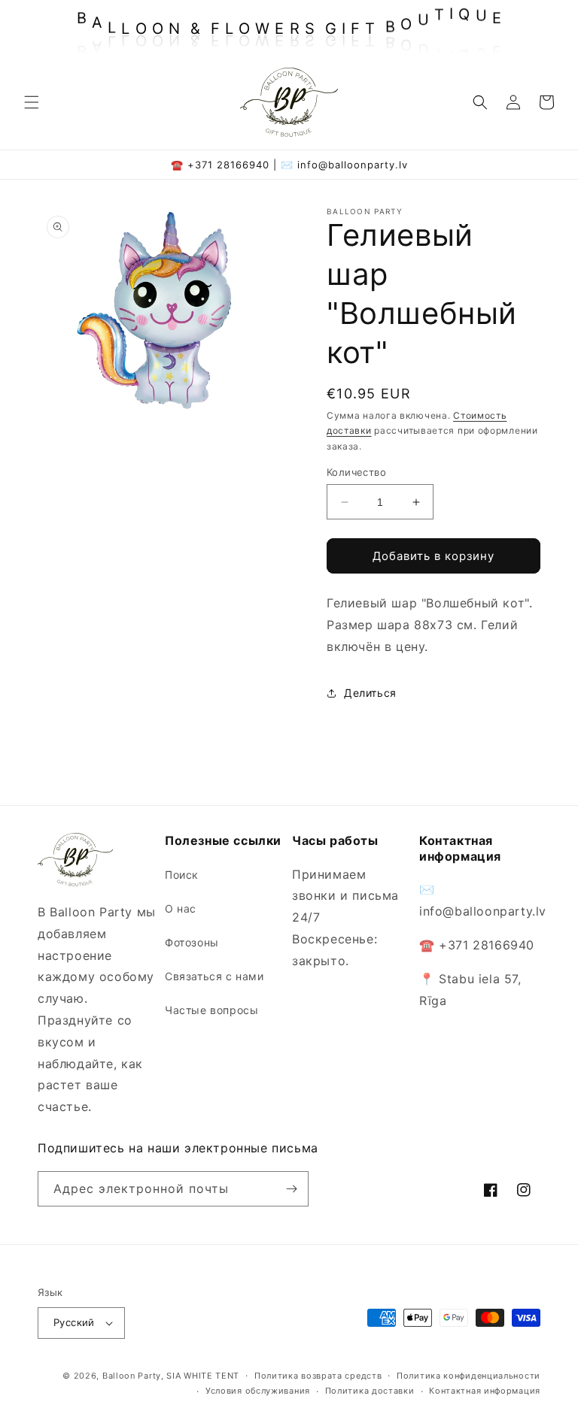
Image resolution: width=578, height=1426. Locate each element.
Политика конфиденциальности (468, 1375)
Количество (356, 472)
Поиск (182, 874)
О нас (180, 908)
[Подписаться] (291, 1188)
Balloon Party (131, 1375)
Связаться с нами (214, 976)
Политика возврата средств (318, 1375)
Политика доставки (370, 1390)
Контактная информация (484, 1390)
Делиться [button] (370, 692)
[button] (31, 102)
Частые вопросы (211, 1010)
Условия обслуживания (257, 1390)
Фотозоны (192, 942)
